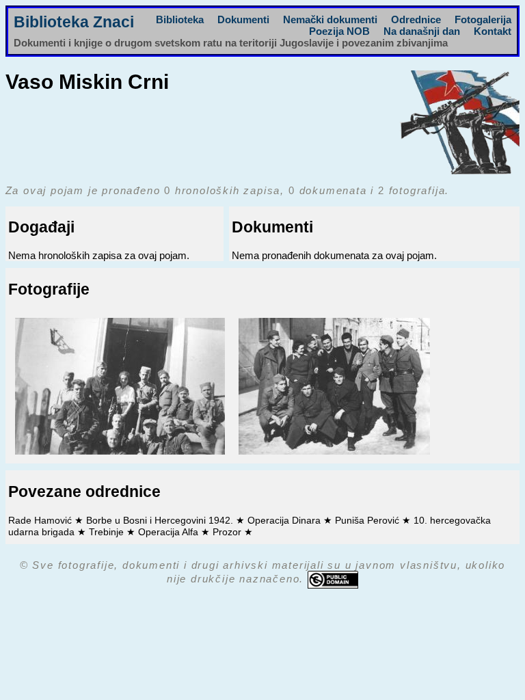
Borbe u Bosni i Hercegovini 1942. (161, 520)
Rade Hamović (41, 520)
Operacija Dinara (285, 520)
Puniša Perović (368, 520)
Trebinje (107, 532)
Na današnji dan (421, 31)
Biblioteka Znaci (74, 22)
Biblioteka (180, 19)
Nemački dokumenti (330, 19)
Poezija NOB (339, 31)
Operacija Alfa (169, 532)
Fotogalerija (483, 19)
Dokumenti (243, 19)
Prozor (228, 532)
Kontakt (492, 31)
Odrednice (416, 19)
